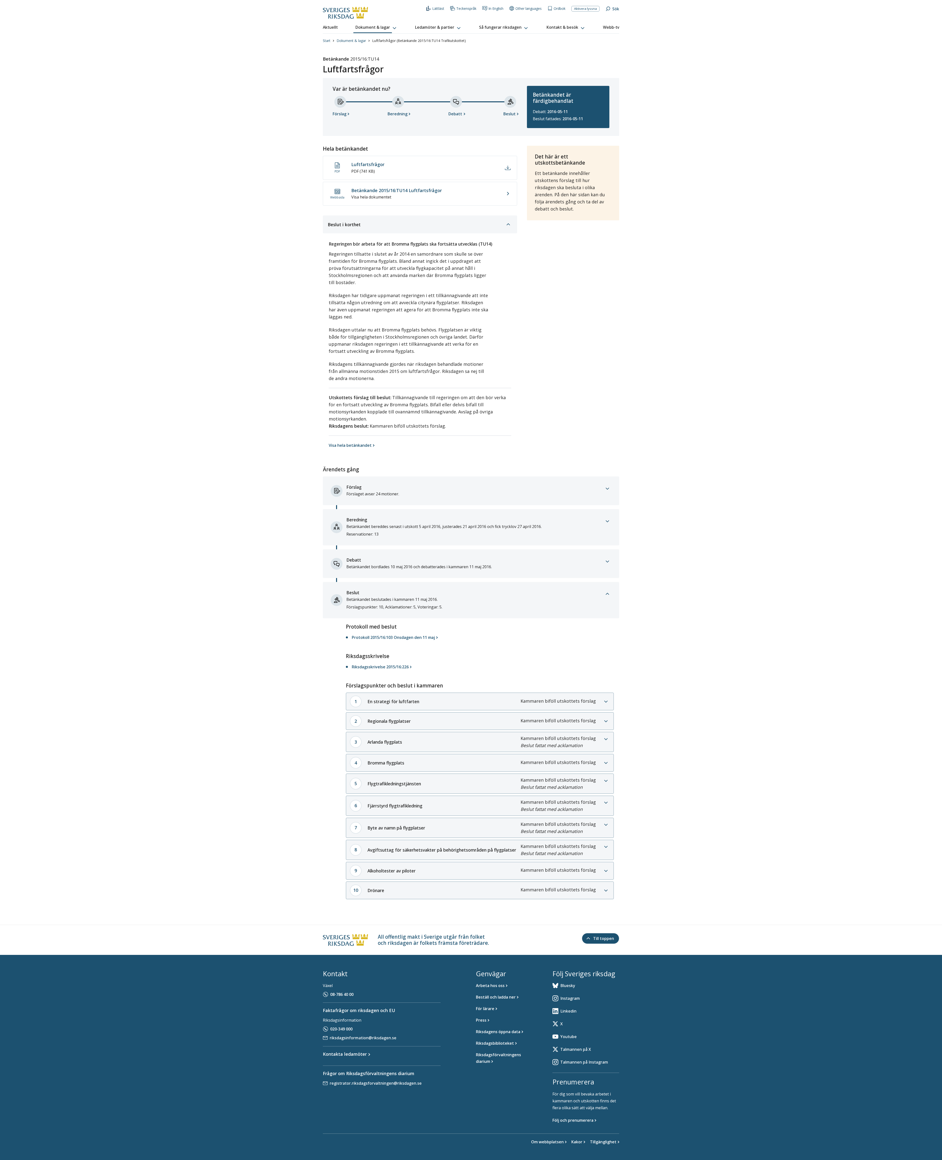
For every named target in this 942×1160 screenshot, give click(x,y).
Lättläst (438, 8)
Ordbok (559, 8)
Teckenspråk (466, 8)
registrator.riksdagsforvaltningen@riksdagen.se (376, 1083)
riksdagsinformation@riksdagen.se (363, 1038)
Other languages (528, 8)
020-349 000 (341, 1029)
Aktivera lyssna (585, 8)
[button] (376, 27)
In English (495, 8)
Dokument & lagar (351, 40)
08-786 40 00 (341, 994)
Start (326, 40)
